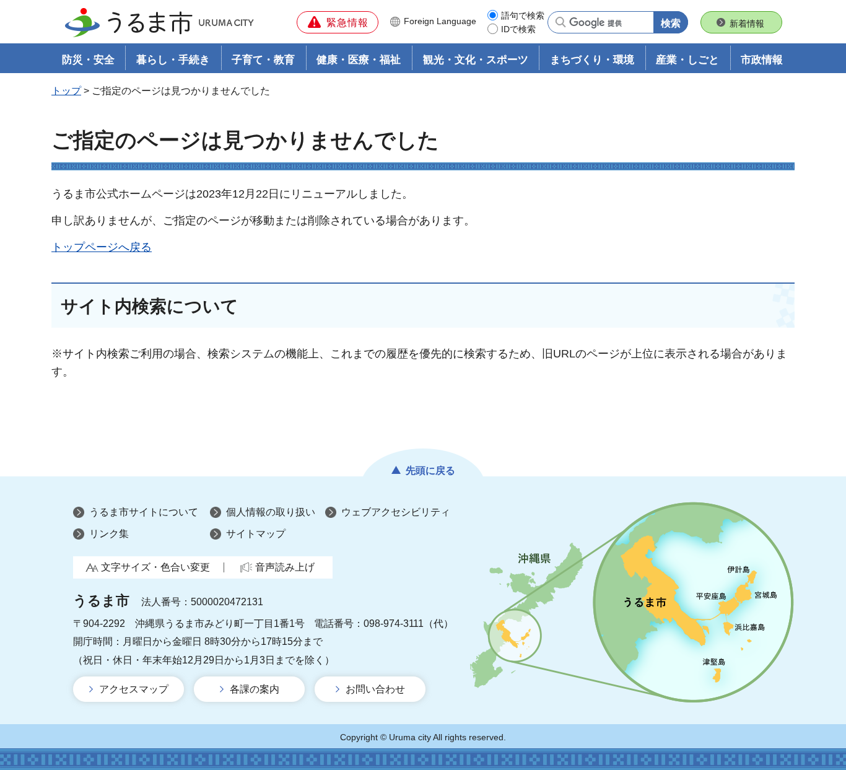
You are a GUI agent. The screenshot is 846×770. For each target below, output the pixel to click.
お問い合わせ (375, 689)
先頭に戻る (430, 470)
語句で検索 (522, 15)
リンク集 (109, 533)
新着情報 (747, 23)
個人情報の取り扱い (270, 512)
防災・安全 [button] (88, 60)
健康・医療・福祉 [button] (358, 60)
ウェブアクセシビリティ (395, 512)
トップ (66, 90)
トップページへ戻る (101, 247)
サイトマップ (256, 533)
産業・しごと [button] (687, 60)
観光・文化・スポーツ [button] (475, 60)
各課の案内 (254, 689)
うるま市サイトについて (143, 512)
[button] (337, 22)
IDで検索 (518, 29)
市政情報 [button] (762, 60)
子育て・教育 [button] (263, 60)
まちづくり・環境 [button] (592, 60)
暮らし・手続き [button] (173, 60)
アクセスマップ (133, 689)
